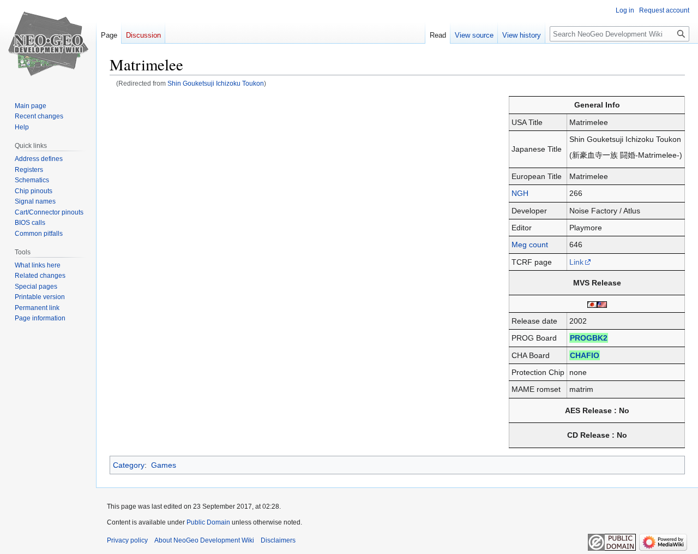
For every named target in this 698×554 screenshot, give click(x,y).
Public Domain (208, 522)
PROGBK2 (588, 337)
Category (129, 465)
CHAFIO (584, 355)
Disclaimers (278, 540)
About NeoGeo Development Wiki (204, 540)
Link (576, 262)
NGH (520, 193)
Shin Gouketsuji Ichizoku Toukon (215, 83)
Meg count (530, 244)
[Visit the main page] (48, 43)
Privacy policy (127, 540)
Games (163, 465)
